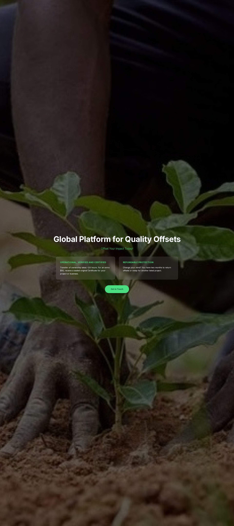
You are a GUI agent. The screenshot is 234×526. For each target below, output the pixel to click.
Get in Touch (117, 289)
